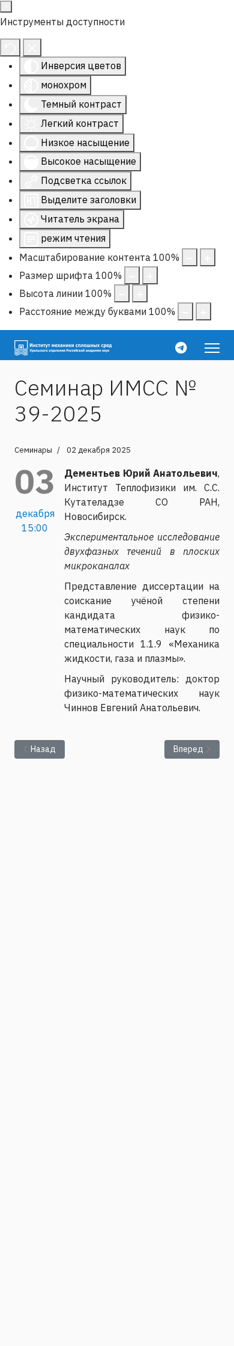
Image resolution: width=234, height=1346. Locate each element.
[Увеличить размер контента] (207, 257)
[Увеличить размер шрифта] (150, 275)
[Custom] (181, 348)
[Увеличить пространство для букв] (203, 311)
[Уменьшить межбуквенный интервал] (185, 311)
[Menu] (212, 348)
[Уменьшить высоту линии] (122, 293)
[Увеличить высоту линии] (140, 293)
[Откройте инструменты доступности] (6, 7)
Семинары (33, 450)
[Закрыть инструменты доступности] (32, 47)
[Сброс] (10, 47)
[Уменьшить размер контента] (189, 257)
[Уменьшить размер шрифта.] (132, 275)
